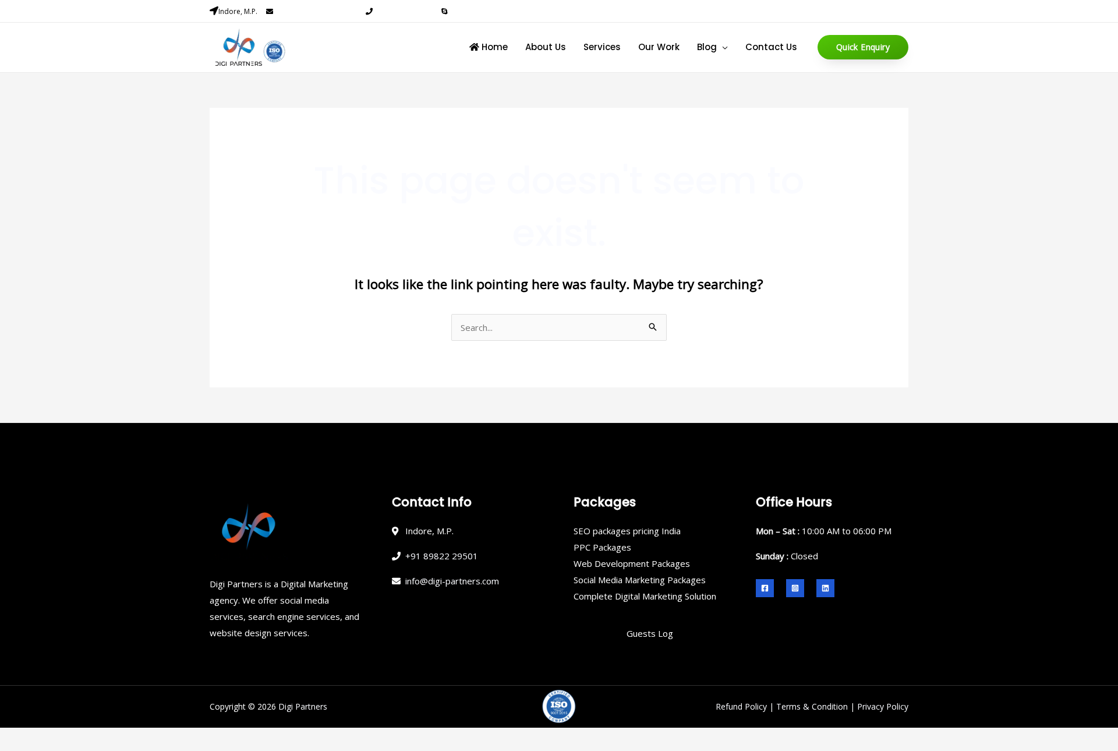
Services (602, 47)
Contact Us (771, 47)
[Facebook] (765, 588)
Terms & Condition (812, 706)
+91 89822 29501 (402, 11)
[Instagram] (795, 588)
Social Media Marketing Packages (640, 580)
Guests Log (650, 633)
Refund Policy (741, 706)
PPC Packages (602, 547)
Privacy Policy (882, 706)
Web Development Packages (632, 563)
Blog (707, 47)
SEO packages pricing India (627, 531)
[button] (863, 47)
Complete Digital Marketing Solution (645, 596)
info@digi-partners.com (316, 11)
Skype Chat (468, 11)
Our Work (659, 47)
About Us (545, 47)
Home (493, 47)
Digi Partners (302, 706)
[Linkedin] (825, 588)
